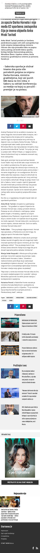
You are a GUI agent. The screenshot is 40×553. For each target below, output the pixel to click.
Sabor (10, 301)
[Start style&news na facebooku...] (33, 548)
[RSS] (37, 548)
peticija (4, 301)
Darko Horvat (10, 298)
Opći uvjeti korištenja (7, 533)
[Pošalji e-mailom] (29, 126)
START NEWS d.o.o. (7, 543)
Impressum (4, 531)
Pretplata (4, 539)
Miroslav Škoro (20, 298)
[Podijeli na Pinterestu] (23, 126)
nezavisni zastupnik (31, 298)
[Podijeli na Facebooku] (10, 126)
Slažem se (20, 13)
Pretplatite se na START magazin (20, 482)
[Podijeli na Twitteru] (17, 126)
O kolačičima (5, 536)
